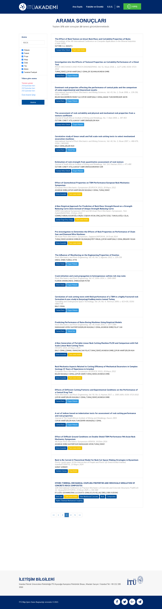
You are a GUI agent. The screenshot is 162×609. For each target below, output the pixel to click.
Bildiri (26, 69)
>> (80, 515)
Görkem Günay (61, 471)
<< (54, 515)
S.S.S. (110, 7)
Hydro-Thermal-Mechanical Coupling (69, 501)
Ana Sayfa (77, 7)
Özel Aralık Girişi (28, 94)
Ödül (26, 63)
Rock (102, 497)
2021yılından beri (28, 91)
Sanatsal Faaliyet (30, 72)
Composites (111, 497)
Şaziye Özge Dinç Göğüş (64, 220)
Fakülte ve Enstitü (94, 7)
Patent (26, 53)
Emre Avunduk (61, 194)
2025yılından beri (28, 88)
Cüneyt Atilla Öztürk (63, 50)
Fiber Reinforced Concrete (89, 497)
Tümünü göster (27, 83)
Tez (25, 66)
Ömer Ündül (60, 264)
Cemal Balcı (60, 75)
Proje (26, 56)
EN (118, 7)
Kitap (26, 59)
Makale (27, 50)
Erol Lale (59, 497)
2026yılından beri (28, 85)
